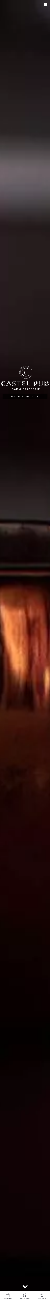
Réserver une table (25, 397)
